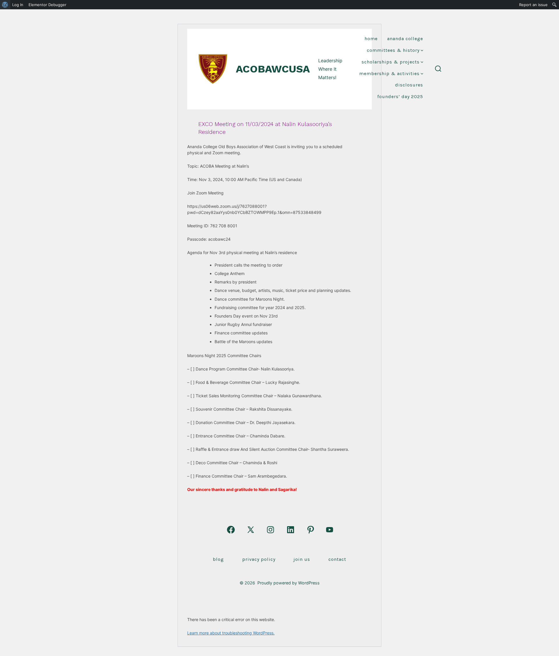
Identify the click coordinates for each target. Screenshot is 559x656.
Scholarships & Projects (391, 62)
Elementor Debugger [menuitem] (47, 4)
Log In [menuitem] (17, 4)
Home (371, 38)
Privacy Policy (258, 559)
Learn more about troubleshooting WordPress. (231, 632)
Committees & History (393, 50)
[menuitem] (5, 4)
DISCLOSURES (409, 85)
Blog (218, 559)
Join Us (301, 559)
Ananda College (405, 38)
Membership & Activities (389, 73)
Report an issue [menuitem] (533, 4)
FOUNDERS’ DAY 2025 (400, 96)
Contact (337, 559)
